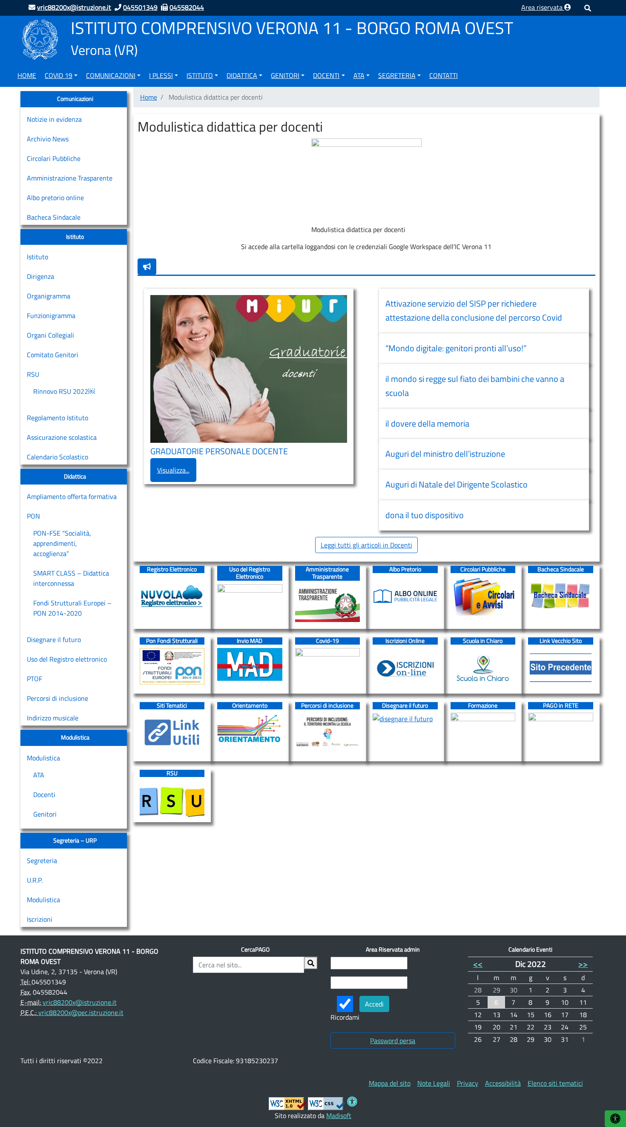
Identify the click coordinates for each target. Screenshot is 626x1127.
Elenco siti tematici (555, 1083)
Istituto (200, 75)
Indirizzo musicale (52, 718)
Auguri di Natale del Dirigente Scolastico (456, 484)
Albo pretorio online (55, 197)
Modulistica (43, 758)
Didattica (242, 75)
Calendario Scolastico (57, 457)
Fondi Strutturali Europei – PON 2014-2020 (72, 608)
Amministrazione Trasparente (69, 178)
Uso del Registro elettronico (67, 659)
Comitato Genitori (52, 355)
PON (33, 516)
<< (477, 964)
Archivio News (48, 139)
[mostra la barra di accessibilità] (615, 1118)
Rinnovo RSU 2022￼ (64, 391)
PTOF (34, 679)
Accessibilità (503, 1083)
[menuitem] (26, 74)
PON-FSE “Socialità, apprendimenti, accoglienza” (62, 543)
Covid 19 (58, 75)
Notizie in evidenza (54, 119)
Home (26, 75)
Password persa (392, 1040)
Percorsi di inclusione (57, 698)
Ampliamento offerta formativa (72, 496)
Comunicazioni (110, 75)
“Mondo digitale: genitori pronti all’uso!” (456, 348)
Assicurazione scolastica (62, 437)
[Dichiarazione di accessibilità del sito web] (352, 1103)
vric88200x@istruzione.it (80, 1002)
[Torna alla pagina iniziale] (40, 39)
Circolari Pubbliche (53, 158)
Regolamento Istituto (57, 418)
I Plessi (161, 75)
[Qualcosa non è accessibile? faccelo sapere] (147, 266)
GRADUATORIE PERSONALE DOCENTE (220, 451)
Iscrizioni (39, 919)
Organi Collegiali (50, 335)
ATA (359, 75)
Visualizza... (173, 470)
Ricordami (344, 1017)
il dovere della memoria (427, 423)
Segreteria (397, 75)
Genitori (285, 75)
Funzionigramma (51, 315)
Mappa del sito (390, 1083)
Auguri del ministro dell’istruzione (445, 453)
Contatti (443, 75)
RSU (33, 374)
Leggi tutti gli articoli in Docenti (366, 545)
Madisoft (338, 1115)
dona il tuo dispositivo (424, 515)
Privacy (467, 1083)
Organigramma (48, 296)
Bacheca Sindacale (53, 217)
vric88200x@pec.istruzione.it (80, 1012)
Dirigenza (40, 276)
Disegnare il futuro (54, 639)
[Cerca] (311, 963)
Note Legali (433, 1083)
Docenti (326, 75)
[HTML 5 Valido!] (287, 1103)
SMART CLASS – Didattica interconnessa (71, 578)
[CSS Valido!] (326, 1103)
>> (583, 964)
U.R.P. (35, 880)
